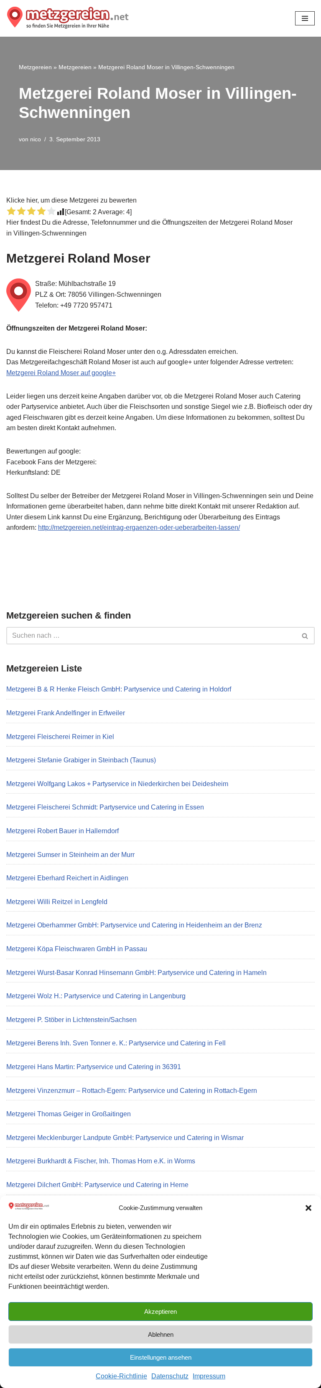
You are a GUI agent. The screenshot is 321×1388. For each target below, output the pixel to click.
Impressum (209, 1376)
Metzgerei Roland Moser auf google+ (61, 372)
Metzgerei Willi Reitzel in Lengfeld (56, 901)
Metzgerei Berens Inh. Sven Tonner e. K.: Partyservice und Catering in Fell (116, 1043)
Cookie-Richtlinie (121, 1376)
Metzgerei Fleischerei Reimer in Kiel (60, 736)
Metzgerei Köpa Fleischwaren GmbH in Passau (76, 948)
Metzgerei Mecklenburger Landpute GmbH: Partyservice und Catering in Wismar (125, 1137)
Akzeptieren (160, 1311)
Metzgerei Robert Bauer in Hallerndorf (62, 830)
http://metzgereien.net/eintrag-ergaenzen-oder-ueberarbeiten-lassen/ (139, 527)
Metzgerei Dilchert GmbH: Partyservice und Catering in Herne (97, 1184)
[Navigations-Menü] (305, 18)
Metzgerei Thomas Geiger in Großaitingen (68, 1113)
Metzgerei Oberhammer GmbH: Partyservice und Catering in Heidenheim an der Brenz (134, 925)
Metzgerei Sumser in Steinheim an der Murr (70, 854)
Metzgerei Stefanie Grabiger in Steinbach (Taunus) (81, 760)
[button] (308, 1208)
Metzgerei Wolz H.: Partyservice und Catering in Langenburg (96, 996)
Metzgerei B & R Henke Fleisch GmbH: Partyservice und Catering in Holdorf (118, 689)
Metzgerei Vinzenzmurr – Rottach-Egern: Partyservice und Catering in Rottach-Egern (131, 1090)
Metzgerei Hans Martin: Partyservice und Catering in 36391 (93, 1066)
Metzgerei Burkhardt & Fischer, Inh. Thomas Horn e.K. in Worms (100, 1161)
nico (35, 139)
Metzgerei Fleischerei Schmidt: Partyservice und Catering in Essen (105, 807)
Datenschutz (170, 1376)
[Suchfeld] (305, 635)
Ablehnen (160, 1334)
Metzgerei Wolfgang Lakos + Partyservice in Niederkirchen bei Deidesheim (117, 783)
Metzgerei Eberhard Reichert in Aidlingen (67, 878)
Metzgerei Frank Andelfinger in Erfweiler (65, 713)
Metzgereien (35, 67)
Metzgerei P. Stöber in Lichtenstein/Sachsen (71, 1019)
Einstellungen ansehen (160, 1357)
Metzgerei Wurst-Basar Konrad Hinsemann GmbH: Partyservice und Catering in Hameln (136, 972)
